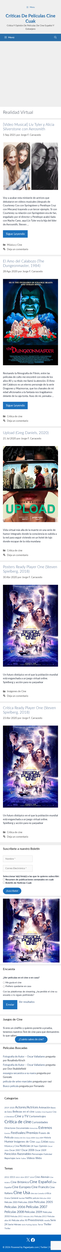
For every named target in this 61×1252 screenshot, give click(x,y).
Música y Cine (14, 245)
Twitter (43, 1247)
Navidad (22, 1198)
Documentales (22, 1128)
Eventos (7, 1133)
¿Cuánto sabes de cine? (31, 1039)
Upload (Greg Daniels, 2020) (26, 433)
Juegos (38, 1142)
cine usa (33, 1193)
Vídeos (31, 1158)
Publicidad (48, 1154)
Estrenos (45, 1128)
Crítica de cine (14, 416)
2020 (12, 1108)
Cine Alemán (42, 1177)
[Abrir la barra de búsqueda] (55, 37)
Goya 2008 (30, 1138)
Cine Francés (40, 1187)
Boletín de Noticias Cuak (18, 883)
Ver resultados (26, 1002)
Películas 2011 (16, 1216)
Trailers (23, 1158)
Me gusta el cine (13, 983)
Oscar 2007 (15, 1150)
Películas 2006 (14, 1207)
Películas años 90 (19, 1220)
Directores (9, 1128)
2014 (22, 1177)
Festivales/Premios (24, 1133)
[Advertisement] (30, 73)
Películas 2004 (25, 1202)
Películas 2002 (45, 1198)
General (14, 1198)
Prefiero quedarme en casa (18, 986)
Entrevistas (34, 1128)
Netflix (28, 1198)
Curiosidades (40, 1122)
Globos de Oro (20, 1138)
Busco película (11, 1086)
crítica (48, 1193)
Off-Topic (34, 1146)
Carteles (38, 1112)
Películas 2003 (10, 1202)
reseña (47, 1220)
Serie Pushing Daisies (29, 1225)
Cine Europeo (21, 1187)
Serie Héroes (14, 1224)
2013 (12, 1177)
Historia (47, 1138)
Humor (8, 1141)
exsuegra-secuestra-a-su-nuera (19, 1073)
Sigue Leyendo (15, 233)
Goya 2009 (39, 1138)
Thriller (47, 1224)
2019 (6, 1108)
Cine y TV (21, 1116)
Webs (38, 1158)
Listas (44, 1141)
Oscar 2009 (40, 1150)
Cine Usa (21, 1193)
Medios (51, 1142)
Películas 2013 (40, 1216)
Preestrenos (36, 1220)
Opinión (43, 1146)
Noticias (25, 1145)
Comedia (41, 1193)
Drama (7, 1198)
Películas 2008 (14, 1212)
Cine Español (47, 1112)
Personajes (37, 1154)
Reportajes (9, 1158)
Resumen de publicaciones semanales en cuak (29, 879)
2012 (6, 1177)
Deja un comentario (17, 249)
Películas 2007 (36, 1207)
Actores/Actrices (26, 1107)
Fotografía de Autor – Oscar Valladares (24, 1056)
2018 (32, 1177)
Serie (18, 1158)
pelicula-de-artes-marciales (17, 1081)
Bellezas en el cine (23, 1111)
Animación (44, 1107)
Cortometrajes (37, 1116)
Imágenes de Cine (16, 691)
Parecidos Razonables (17, 1154)
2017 (27, 1177)
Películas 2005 (43, 1202)
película (36, 1198)
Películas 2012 (28, 1216)
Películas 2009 (33, 1212)
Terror (40, 1225)
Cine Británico (20, 1182)
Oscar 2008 (27, 1150)
